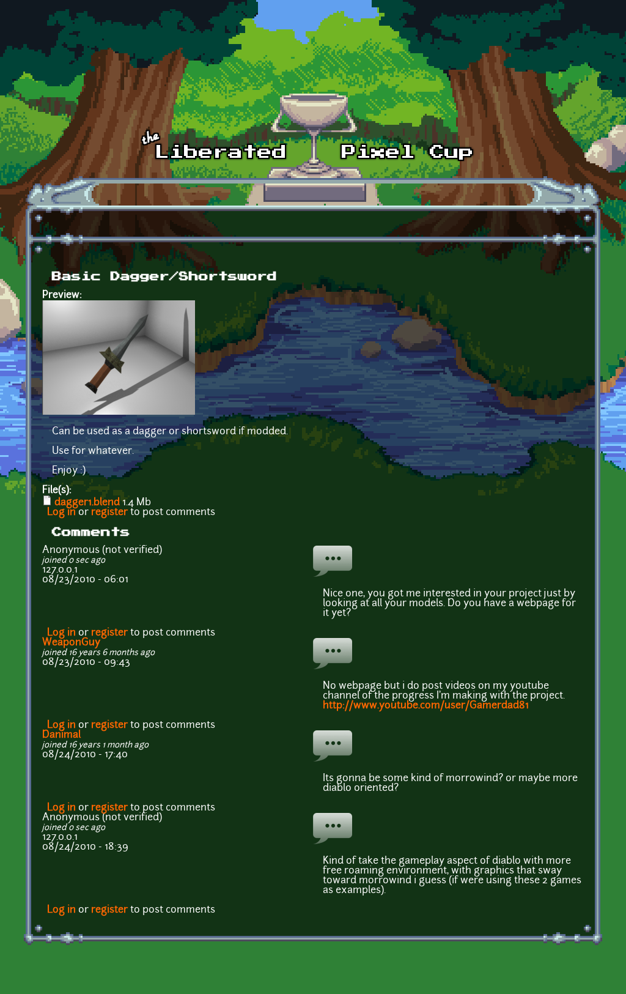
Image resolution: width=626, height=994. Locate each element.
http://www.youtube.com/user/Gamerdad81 (426, 706)
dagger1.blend (87, 503)
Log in (61, 512)
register (109, 512)
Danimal (61, 735)
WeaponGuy (71, 643)
